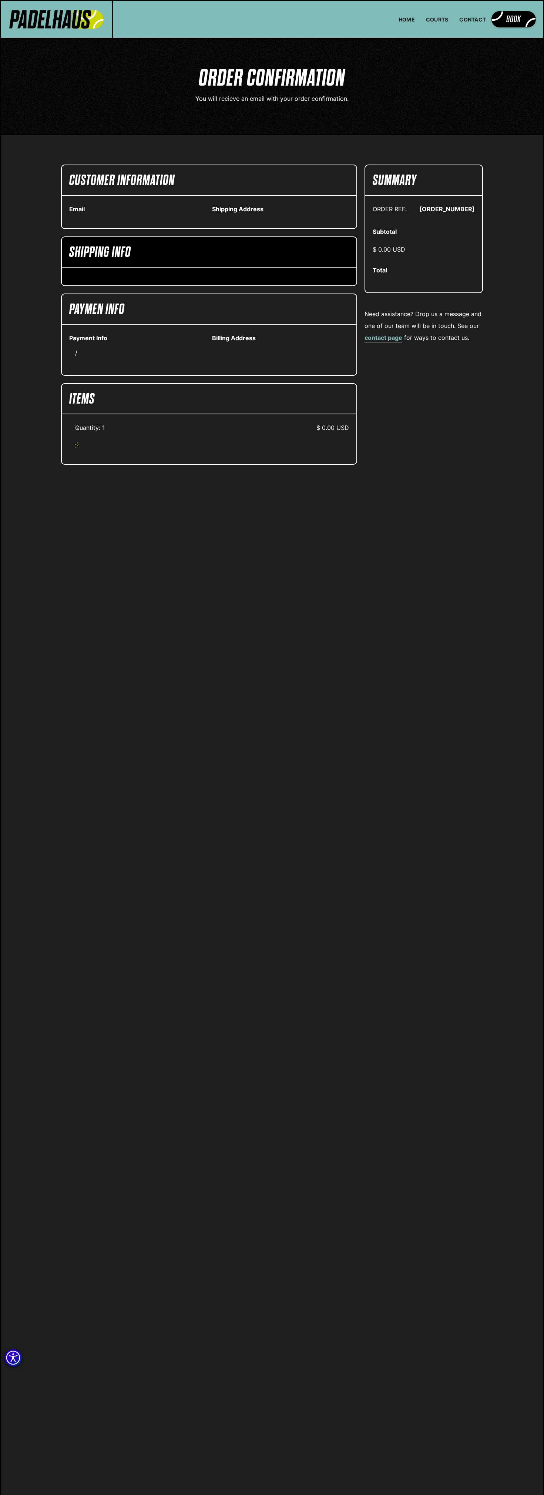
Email (77, 209)
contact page (383, 337)
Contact (472, 19)
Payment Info (88, 338)
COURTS (437, 19)
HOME (407, 19)
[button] (13, 1357)
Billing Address (234, 338)
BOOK (513, 19)
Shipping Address (237, 209)
